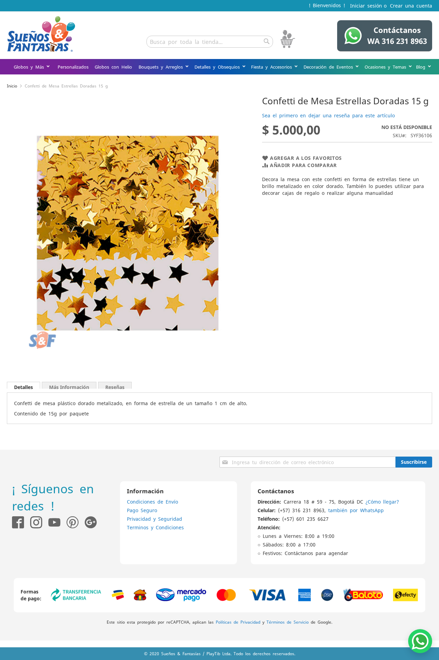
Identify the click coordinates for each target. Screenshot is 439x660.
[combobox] (209, 42)
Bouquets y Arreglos (162, 66)
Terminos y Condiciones (155, 527)
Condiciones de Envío (152, 501)
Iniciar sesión (366, 5)
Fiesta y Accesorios (272, 66)
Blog (422, 66)
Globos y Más (30, 66)
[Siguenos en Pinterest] (76, 522)
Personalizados (73, 66)
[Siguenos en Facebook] (18, 522)
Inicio (12, 86)
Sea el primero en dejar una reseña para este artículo (328, 115)
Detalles (23, 386)
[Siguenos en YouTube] (54, 522)
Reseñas (114, 386)
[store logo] (41, 34)
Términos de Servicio (287, 622)
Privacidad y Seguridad (154, 518)
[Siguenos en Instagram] (33, 522)
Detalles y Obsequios (218, 66)
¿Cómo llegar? (382, 501)
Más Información (69, 386)
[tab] (23, 385)
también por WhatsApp (356, 510)
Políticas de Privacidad (238, 622)
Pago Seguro (142, 510)
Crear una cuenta (411, 5)
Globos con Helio (113, 66)
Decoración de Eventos (329, 66)
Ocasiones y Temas (386, 66)
